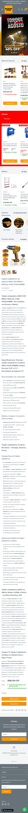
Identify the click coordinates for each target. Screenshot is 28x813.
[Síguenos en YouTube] (8, 804)
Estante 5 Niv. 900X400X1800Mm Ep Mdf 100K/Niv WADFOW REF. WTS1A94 (10, 196)
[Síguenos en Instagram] (6, 804)
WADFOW (5, 141)
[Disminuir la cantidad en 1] (9, 693)
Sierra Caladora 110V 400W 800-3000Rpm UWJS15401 (10, 144)
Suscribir (6, 791)
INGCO (4, 81)
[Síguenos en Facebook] (3, 804)
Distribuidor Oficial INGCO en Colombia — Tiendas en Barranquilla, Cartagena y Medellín (14, 2)
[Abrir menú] (2, 9)
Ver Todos (23, 61)
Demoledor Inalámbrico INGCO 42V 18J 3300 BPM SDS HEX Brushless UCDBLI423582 (9, 86)
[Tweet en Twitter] (22, 710)
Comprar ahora (14, 704)
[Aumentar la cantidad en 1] (17, 693)
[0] (25, 9)
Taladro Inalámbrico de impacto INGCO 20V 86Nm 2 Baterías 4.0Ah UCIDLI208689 (13, 281)
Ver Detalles (23, 239)
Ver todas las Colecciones (19, 212)
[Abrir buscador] (19, 9)
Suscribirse (14, 739)
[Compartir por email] (25, 710)
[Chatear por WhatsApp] (24, 809)
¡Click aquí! (7, 118)
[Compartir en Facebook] (16, 710)
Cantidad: (4, 693)
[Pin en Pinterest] (19, 710)
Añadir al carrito (10, 103)
